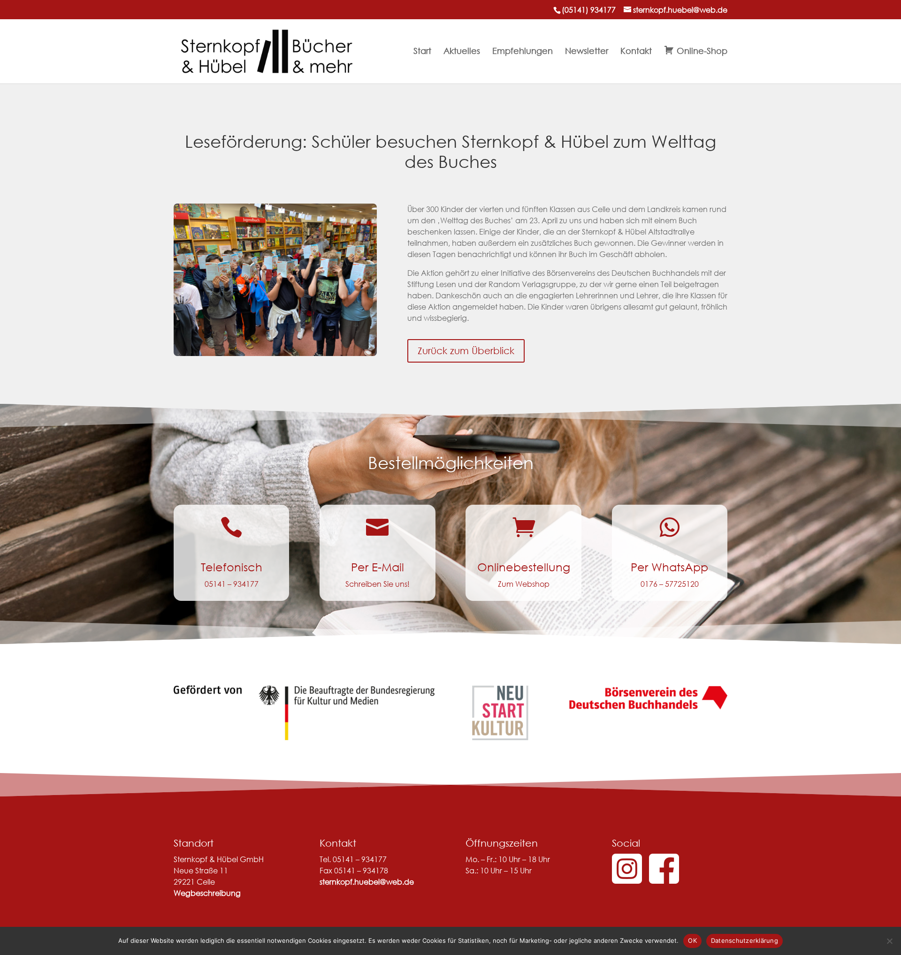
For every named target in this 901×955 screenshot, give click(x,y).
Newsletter (586, 51)
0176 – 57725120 (670, 584)
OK (692, 940)
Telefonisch (231, 567)
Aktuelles (461, 51)
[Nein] (889, 941)
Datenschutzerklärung (744, 940)
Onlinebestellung (523, 567)
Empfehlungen (522, 51)
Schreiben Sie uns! (377, 584)
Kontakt (636, 51)
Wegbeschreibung (207, 893)
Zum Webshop (524, 584)
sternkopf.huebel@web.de (367, 882)
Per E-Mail (377, 567)
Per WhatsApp (669, 567)
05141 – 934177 (232, 584)
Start (422, 51)
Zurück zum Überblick (466, 350)
